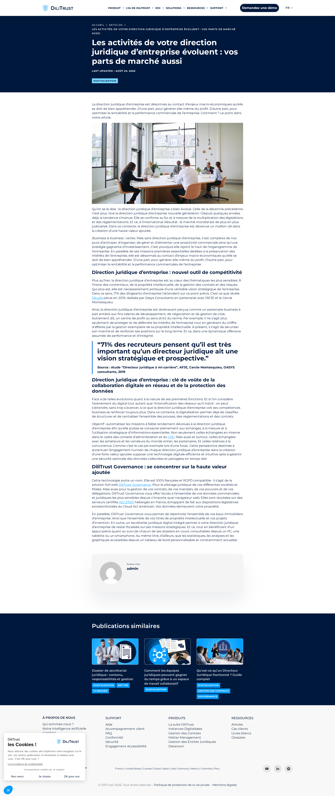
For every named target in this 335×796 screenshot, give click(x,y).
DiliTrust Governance (135, 485)
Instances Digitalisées (185, 729)
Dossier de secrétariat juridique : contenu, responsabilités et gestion (112, 675)
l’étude (97, 298)
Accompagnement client (125, 729)
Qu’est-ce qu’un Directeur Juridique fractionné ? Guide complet (219, 675)
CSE (171, 437)
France (119, 768)
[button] (289, 8)
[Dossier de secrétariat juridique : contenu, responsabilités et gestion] (115, 651)
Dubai (157, 768)
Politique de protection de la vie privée (181, 785)
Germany (183, 768)
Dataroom (176, 746)
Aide (108, 724)
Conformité (114, 737)
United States (133, 768)
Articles (237, 724)
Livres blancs (241, 733)
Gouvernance (207, 696)
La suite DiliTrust (181, 724)
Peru (217, 768)
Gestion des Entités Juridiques (192, 742)
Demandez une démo (259, 8)
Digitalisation (104, 80)
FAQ (108, 733)
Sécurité (111, 742)
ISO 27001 (126, 502)
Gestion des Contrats (213, 690)
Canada (147, 768)
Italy (173, 768)
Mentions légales (224, 785)
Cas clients (239, 729)
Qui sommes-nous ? (58, 724)
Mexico (195, 768)
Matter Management (184, 737)
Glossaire (100, 690)
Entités (123, 685)
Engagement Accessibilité (125, 746)
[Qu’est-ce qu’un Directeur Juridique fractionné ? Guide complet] (220, 651)
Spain (166, 768)
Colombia (206, 768)
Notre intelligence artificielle (64, 728)
